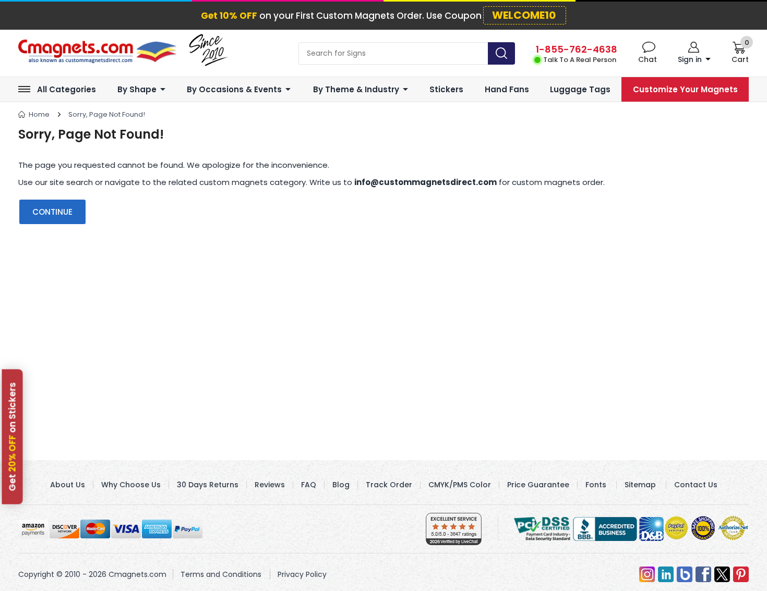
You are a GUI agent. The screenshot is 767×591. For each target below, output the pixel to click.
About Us (67, 484)
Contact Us (695, 484)
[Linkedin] (666, 574)
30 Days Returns (207, 484)
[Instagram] (647, 574)
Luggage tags (580, 89)
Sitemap (640, 484)
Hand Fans (507, 89)
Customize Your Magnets (685, 89)
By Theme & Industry (356, 89)
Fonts (595, 484)
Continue (52, 211)
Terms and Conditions (221, 574)
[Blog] (684, 574)
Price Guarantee (538, 484)
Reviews (270, 484)
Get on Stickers (12, 436)
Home (39, 114)
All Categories (66, 89)
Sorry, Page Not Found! (106, 114)
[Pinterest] (741, 574)
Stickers (446, 89)
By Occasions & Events (234, 89)
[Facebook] (703, 574)
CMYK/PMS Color (459, 484)
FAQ (308, 484)
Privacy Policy (302, 574)
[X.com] (722, 574)
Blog (341, 484)
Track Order (389, 484)
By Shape (137, 89)
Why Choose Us (131, 484)
